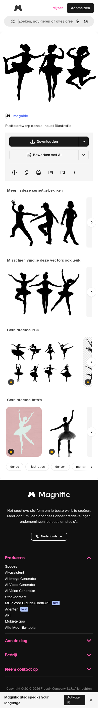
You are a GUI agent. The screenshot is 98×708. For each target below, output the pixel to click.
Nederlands (49, 536)
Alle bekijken (52, 190)
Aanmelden (80, 8)
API (8, 615)
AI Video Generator (20, 584)
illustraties (37, 467)
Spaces (11, 566)
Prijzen (57, 8)
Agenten (16, 609)
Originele (33, 43)
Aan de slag (16, 640)
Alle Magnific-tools (20, 627)
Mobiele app (15, 621)
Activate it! (73, 699)
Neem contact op (21, 669)
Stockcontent (15, 597)
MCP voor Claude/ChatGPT (32, 603)
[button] (49, 537)
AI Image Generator (20, 578)
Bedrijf (11, 654)
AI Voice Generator (20, 590)
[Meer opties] (75, 172)
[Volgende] (91, 222)
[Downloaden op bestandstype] (84, 142)
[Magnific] (49, 496)
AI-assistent (14, 572)
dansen (60, 467)
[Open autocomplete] (11, 21)
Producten (15, 557)
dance (14, 467)
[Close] (91, 700)
